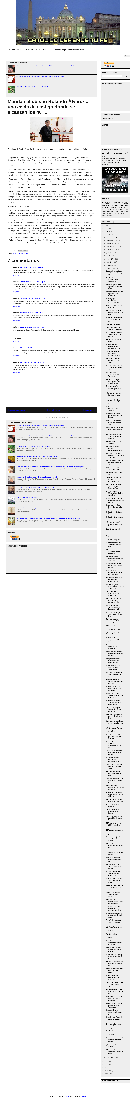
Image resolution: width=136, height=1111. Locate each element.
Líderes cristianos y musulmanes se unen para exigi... (114, 688)
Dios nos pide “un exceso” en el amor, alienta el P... (114, 388)
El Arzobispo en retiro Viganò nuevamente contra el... (114, 286)
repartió (110, 215)
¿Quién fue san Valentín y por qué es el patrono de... (114, 730)
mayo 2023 (111, 259)
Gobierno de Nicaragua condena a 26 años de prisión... (114, 794)
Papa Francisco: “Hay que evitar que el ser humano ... (114, 415)
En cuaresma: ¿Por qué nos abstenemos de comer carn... (114, 462)
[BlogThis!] (21, 251)
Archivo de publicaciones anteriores (69, 50)
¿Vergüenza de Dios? (113, 324)
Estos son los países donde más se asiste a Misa (115, 422)
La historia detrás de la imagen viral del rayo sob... (114, 640)
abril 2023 (110, 262)
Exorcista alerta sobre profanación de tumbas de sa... (113, 531)
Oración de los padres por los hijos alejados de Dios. (114, 565)
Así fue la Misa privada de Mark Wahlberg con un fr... (114, 312)
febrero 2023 (111, 268)
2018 (106, 1074)
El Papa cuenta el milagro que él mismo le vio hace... (114, 558)
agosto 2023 (111, 249)
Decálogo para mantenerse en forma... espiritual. (113, 300)
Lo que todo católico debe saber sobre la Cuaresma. (114, 507)
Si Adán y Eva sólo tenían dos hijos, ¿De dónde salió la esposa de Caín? (40, 76)
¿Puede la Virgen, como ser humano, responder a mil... (114, 479)
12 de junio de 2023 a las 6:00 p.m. (32, 348)
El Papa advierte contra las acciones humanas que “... (114, 832)
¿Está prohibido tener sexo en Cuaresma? (114, 328)
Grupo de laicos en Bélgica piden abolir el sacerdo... (114, 493)
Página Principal (53, 410)
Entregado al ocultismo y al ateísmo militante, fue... (114, 273)
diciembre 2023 (112, 237)
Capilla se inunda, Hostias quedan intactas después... (113, 538)
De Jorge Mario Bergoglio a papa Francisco (112, 374)
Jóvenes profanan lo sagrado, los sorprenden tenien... (114, 908)
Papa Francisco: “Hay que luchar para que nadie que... (114, 737)
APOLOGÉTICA (15, 50)
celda (15, 254)
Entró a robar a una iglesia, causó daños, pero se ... (114, 866)
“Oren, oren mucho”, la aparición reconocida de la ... (114, 524)
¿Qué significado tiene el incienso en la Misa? (114, 634)
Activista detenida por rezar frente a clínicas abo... (114, 402)
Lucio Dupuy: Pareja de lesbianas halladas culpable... (114, 1019)
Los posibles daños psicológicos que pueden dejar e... (113, 660)
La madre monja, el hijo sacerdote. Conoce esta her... (114, 839)
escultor (115, 213)
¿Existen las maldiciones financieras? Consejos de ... (115, 780)
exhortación (106, 211)
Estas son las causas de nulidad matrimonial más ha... (114, 1040)
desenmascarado (107, 213)
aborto (116, 202)
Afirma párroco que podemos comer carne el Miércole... (115, 455)
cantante (125, 209)
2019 (106, 1071)
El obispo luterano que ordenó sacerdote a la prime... (114, 1052)
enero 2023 (111, 1057)
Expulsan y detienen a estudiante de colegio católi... (114, 367)
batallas (126, 211)
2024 (106, 231)
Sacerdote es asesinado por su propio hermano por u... (114, 723)
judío (109, 209)
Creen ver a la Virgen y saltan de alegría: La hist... (114, 956)
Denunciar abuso (110, 1081)
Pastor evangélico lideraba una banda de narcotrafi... (114, 681)
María (125, 202)
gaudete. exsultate (123, 213)
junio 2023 (110, 256)
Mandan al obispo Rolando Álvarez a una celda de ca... (115, 586)
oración (106, 202)
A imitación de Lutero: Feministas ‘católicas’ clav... (114, 544)
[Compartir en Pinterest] (27, 251)
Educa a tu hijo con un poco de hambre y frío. (114, 800)
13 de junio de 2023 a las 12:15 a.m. (32, 362)
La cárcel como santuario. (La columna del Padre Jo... (113, 744)
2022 (106, 1061)
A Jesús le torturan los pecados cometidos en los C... (115, 500)
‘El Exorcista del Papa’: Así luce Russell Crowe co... (114, 409)
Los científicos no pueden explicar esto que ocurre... (114, 1012)
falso (120, 207)
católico (105, 205)
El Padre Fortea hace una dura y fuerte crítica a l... (113, 360)
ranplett (66, 1096)
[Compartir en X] (23, 251)
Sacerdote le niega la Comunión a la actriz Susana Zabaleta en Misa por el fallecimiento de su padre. (50, 467)
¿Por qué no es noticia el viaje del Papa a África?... (114, 984)
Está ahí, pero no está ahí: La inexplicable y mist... (114, 773)
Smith (121, 211)
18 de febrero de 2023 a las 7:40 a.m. (32, 267)
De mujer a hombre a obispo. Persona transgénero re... (113, 1026)
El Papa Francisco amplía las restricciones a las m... (115, 448)
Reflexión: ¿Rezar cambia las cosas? (113, 468)
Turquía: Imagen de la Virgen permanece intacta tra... (113, 922)
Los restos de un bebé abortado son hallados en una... (114, 653)
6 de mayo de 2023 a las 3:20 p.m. (31, 312)
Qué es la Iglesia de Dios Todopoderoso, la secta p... (115, 880)
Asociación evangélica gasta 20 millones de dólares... (114, 818)
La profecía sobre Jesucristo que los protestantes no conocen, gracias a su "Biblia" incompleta (48, 518)
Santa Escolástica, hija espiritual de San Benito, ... (114, 811)
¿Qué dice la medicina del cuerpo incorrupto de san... (114, 752)
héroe (113, 211)
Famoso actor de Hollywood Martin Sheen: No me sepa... (114, 621)
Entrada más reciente (16, 410)
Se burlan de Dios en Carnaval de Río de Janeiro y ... (113, 436)
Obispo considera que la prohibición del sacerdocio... (114, 647)
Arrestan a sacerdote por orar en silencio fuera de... (114, 716)
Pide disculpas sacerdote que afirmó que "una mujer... (114, 901)
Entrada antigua (89, 410)
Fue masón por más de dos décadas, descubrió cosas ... (114, 579)
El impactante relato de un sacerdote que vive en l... (114, 846)
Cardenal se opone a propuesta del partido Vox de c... (114, 1033)
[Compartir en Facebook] (25, 251)
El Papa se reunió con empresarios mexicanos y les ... (113, 600)
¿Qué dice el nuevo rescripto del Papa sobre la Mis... (113, 381)
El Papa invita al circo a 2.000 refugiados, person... (114, 825)
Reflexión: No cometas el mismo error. (114, 306)
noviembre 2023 (112, 240)
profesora (105, 215)
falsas (126, 207)
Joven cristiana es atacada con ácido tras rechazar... (115, 853)
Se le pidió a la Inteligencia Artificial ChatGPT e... (113, 593)
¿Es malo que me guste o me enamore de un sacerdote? (35, 487)
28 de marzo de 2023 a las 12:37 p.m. (33, 298)
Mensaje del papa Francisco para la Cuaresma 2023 (113, 607)
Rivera (119, 209)
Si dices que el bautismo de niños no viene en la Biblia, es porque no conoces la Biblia (45, 66)
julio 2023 (110, 253)
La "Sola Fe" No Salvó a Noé (115, 153)
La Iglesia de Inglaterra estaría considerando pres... (114, 915)
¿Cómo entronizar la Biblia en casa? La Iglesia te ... (113, 894)
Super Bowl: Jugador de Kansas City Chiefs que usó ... (114, 709)
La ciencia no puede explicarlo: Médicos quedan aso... (113, 702)
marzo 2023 (111, 265)
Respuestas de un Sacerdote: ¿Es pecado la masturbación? (36, 477)
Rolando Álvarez (22, 254)
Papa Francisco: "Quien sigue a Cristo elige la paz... (114, 991)
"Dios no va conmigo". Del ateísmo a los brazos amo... (114, 395)
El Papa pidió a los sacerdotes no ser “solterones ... (113, 551)
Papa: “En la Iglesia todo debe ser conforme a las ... (114, 429)
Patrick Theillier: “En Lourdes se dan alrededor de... (113, 873)
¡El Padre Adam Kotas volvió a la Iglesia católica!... (114, 929)
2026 (106, 225)
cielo (121, 205)
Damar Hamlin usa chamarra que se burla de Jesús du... (114, 695)
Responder (16, 275)
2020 (106, 1068)
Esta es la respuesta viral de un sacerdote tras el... (114, 859)
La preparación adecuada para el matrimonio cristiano (114, 346)
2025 (106, 228)
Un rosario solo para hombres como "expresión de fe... (113, 759)
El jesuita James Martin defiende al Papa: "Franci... (114, 970)
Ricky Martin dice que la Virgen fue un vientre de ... (114, 614)
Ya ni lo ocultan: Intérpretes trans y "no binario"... (114, 936)
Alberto (114, 209)
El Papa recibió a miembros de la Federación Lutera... (114, 628)
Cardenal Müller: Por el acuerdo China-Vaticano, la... (114, 280)
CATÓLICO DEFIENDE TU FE (38, 50)
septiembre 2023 (113, 246)
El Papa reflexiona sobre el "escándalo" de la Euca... (114, 887)
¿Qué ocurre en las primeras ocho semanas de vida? (113, 353)
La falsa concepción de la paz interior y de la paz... (114, 319)
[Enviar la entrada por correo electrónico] (15, 250)
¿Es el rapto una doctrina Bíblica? (27, 497)
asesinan (114, 207)
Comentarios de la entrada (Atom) (56, 417)
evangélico (114, 205)
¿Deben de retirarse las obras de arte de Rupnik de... (114, 1005)
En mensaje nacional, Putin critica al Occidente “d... (113, 486)
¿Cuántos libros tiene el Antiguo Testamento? (31, 508)
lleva (117, 211)
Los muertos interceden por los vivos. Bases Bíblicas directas (37, 456)
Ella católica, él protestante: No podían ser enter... (115, 787)
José (126, 205)
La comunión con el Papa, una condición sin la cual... (114, 977)
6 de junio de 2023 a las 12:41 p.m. (32, 327)
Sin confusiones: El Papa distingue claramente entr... (115, 963)
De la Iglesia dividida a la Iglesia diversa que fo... (114, 674)
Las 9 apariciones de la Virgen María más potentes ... (114, 998)
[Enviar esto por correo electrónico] (19, 251)
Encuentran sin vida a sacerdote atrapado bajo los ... (113, 949)
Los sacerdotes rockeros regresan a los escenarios (115, 293)
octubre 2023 (111, 243)
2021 (106, 1064)
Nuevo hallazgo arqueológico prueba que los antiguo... (114, 572)
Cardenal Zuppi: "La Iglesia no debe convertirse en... (113, 667)
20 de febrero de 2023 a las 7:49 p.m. (32, 282)
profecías (105, 207)
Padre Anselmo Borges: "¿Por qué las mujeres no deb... (114, 334)
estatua (104, 209)
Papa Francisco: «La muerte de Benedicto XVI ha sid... (114, 943)
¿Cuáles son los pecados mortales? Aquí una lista (33, 86)
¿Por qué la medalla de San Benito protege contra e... (114, 766)
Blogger (84, 1096)
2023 (106, 234)
